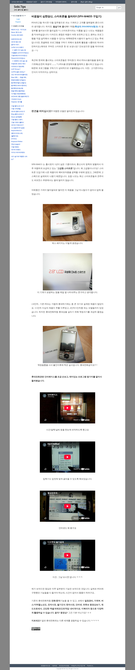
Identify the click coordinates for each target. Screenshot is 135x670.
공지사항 (74, 2)
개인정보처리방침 (64, 666)
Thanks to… (90, 666)
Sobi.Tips (20, 7)
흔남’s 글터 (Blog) (86, 2)
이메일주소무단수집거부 (78, 666)
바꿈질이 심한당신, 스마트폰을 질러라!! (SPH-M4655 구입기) (66, 16)
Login (18, 19)
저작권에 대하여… (61, 2)
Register (18, 22)
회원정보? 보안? (31, 2)
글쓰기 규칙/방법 (46, 2)
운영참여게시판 (45, 666)
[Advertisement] (67, 94)
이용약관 (54, 666)
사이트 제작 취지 (17, 2)
